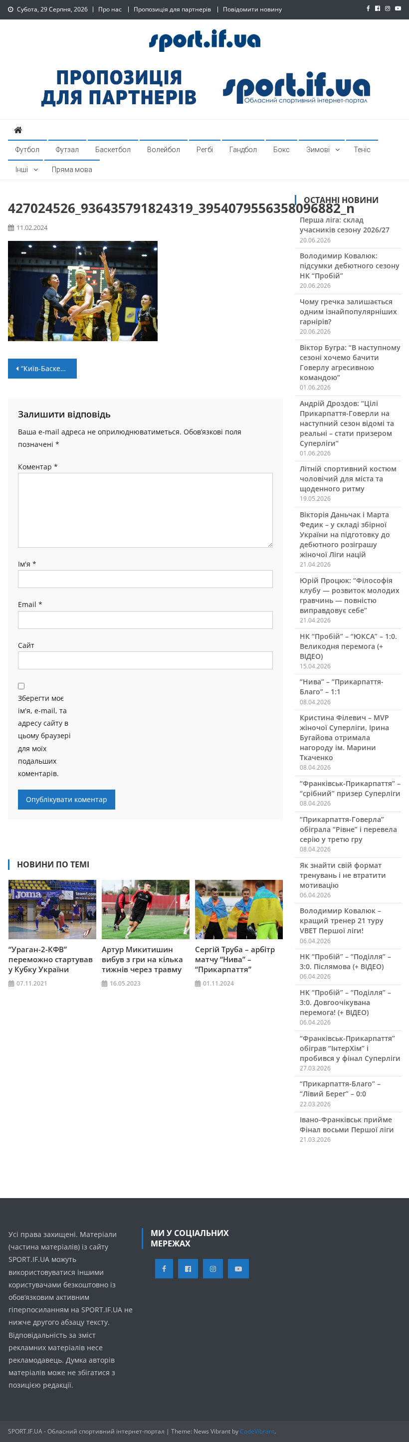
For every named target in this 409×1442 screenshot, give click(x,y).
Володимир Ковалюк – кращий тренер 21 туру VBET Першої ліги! (342, 920)
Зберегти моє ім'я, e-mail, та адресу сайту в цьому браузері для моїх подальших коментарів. (44, 735)
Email (30, 604)
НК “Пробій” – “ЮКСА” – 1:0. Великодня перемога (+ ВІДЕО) (348, 646)
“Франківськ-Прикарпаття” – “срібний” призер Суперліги (350, 788)
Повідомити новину (252, 9)
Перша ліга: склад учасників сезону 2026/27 (345, 224)
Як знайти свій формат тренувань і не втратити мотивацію (343, 875)
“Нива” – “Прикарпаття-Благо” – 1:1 (342, 686)
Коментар (38, 466)
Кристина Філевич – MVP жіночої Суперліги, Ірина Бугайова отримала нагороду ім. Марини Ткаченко (344, 737)
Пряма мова (72, 170)
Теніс (362, 150)
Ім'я (27, 564)
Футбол (27, 150)
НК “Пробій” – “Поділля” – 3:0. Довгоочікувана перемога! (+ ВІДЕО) (345, 1002)
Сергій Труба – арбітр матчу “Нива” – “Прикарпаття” (235, 959)
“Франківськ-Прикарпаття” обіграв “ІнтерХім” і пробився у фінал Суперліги (350, 1048)
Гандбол (243, 150)
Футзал (67, 150)
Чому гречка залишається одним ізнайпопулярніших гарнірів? (348, 311)
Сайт (26, 645)
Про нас (110, 9)
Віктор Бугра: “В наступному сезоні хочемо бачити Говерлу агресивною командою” (350, 362)
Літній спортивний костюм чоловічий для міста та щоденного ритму (348, 478)
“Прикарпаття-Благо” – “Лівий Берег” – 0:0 (340, 1088)
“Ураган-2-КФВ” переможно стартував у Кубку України (50, 959)
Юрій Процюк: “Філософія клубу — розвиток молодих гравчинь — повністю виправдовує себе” (350, 595)
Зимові (318, 150)
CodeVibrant (257, 1431)
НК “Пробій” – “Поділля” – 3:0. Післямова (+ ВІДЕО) (345, 961)
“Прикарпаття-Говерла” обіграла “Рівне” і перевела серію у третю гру (348, 829)
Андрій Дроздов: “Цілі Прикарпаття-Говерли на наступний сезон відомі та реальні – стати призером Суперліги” (347, 423)
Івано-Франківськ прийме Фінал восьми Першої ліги (347, 1124)
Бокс (281, 150)
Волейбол (163, 150)
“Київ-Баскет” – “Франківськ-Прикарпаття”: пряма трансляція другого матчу (49, 368)
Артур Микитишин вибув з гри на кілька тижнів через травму (142, 959)
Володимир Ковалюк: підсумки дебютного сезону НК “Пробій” (350, 265)
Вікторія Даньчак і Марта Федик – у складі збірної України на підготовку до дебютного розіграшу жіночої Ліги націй (345, 534)
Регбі (205, 150)
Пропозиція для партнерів (172, 9)
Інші (21, 170)
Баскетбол (113, 150)
